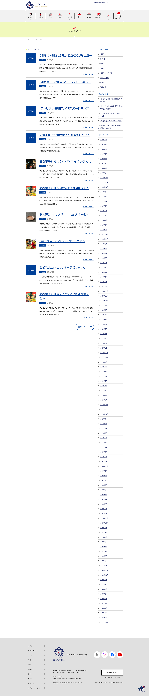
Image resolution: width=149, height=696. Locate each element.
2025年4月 (103, 215)
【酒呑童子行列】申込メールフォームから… (65, 82)
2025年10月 (104, 187)
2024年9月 (103, 248)
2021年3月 (103, 447)
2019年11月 (104, 518)
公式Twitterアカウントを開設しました (62, 267)
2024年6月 (103, 262)
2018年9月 (103, 579)
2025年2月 (103, 225)
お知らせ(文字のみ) (106, 73)
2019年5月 (103, 542)
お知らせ (103, 54)
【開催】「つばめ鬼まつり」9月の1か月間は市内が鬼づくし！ (110, 126)
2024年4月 (103, 272)
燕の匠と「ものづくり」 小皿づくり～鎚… (64, 214)
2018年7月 (103, 589)
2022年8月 (103, 367)
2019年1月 (103, 561)
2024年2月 (103, 281)
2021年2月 (103, 452)
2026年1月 (103, 173)
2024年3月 (103, 277)
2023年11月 (104, 296)
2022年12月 (104, 348)
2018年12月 (104, 565)
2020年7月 (103, 480)
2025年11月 (104, 182)
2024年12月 (104, 234)
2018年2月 (103, 613)
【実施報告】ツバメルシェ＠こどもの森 (62, 241)
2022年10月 (104, 357)
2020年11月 (104, 466)
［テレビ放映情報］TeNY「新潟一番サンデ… (65, 108)
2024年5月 (103, 267)
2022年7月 (103, 371)
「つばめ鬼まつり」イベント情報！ (111, 121)
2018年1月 (103, 617)
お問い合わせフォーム (112, 673)
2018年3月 (103, 608)
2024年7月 (103, 258)
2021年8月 (103, 423)
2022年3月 (103, 390)
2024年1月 (103, 286)
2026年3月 (103, 163)
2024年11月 (104, 239)
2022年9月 (103, 362)
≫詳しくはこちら (88, 74)
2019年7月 (103, 537)
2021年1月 (103, 456)
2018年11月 (104, 570)
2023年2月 (103, 338)
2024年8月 (103, 253)
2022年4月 (103, 386)
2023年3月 (103, 333)
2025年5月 (103, 210)
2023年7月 (103, 315)
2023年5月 (103, 324)
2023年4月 (103, 329)
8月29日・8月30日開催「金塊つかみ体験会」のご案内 (110, 107)
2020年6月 (103, 485)
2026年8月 (103, 139)
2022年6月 (103, 376)
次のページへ (82, 327)
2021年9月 (103, 419)
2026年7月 (103, 144)
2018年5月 (103, 598)
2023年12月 (104, 291)
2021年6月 (103, 433)
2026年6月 (103, 149)
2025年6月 (103, 206)
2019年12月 (104, 513)
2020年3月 (103, 499)
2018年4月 (103, 603)
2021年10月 (104, 414)
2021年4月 (103, 442)
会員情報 (103, 87)
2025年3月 (103, 220)
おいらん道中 (104, 77)
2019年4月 (103, 546)
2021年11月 (104, 409)
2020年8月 (103, 475)
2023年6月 (103, 319)
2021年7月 (103, 428)
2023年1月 (103, 343)
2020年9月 (103, 471)
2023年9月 (103, 305)
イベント (102, 59)
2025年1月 (103, 229)
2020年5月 (103, 490)
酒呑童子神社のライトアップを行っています (65, 161)
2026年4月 (103, 158)
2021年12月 (104, 404)
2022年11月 (104, 352)
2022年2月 (103, 395)
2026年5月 (103, 154)
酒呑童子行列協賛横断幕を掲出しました (64, 188)
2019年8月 (103, 532)
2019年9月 (103, 527)
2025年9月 (103, 192)
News (102, 63)
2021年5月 (103, 437)
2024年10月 (104, 244)
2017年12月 (104, 622)
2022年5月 (103, 381)
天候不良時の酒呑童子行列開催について (64, 135)
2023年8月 (103, 310)
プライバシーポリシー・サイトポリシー (113, 677)
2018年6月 (103, 594)
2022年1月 (103, 400)
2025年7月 (103, 201)
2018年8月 (103, 584)
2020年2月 (103, 504)
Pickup (102, 82)
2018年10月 (104, 575)
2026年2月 (103, 168)
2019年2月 (103, 556)
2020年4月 (103, 494)
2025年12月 (104, 177)
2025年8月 (103, 196)
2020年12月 (104, 461)
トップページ (29, 40)
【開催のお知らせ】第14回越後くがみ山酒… (65, 55)
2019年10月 (104, 523)
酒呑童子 (103, 68)
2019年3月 (103, 551)
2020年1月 (103, 508)
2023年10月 (104, 300)
